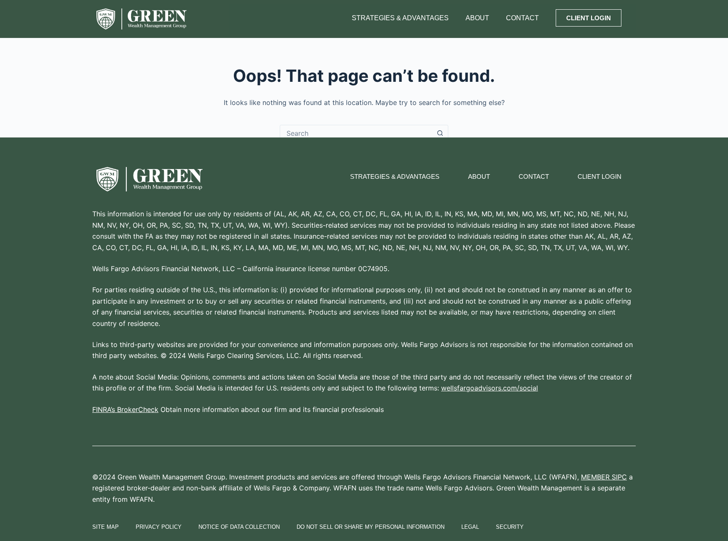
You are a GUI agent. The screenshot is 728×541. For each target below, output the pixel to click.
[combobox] (356, 133)
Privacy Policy (159, 527)
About (477, 18)
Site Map (105, 527)
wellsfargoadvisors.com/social (489, 388)
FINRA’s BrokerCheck (125, 409)
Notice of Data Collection (239, 527)
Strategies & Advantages (400, 18)
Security (510, 527)
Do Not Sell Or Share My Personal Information (370, 527)
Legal (470, 527)
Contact (522, 18)
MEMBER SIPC (604, 477)
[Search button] (440, 133)
